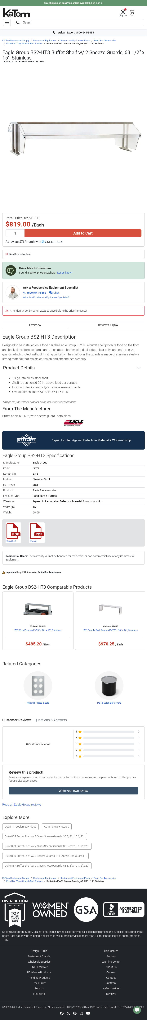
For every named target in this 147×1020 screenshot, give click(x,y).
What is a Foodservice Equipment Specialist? (46, 297)
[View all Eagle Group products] (73, 423)
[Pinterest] (75, 1013)
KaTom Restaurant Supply (15, 40)
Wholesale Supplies (39, 961)
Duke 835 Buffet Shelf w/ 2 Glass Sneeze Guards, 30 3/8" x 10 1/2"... (45, 836)
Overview (35, 325)
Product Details (19, 368)
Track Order (39, 983)
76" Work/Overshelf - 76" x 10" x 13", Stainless (38, 630)
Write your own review (73, 791)
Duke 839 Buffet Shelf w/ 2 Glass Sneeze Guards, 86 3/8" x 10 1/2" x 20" (47, 846)
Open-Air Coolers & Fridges (20, 826)
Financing (39, 993)
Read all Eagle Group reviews (21, 804)
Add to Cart (83, 233)
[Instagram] (81, 1013)
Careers (111, 972)
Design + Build (39, 950)
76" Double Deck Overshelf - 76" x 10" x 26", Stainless (111, 630)
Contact (111, 977)
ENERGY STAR (39, 967)
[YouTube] (88, 1013)
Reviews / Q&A (108, 325)
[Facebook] (62, 1013)
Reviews (111, 993)
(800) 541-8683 (36, 292)
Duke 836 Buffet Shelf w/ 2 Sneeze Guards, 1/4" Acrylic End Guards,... (45, 855)
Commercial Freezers (56, 826)
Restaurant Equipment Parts (75, 40)
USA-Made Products (39, 972)
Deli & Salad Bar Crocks (109, 702)
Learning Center (111, 961)
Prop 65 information (26, 572)
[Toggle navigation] (7, 22)
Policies (111, 956)
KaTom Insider (111, 988)
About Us (111, 967)
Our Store (111, 983)
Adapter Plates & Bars (38, 702)
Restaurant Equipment (44, 40)
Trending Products (39, 977)
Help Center (111, 950)
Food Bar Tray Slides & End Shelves (24, 43)
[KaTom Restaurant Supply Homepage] (16, 12)
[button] (123, 13)
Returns (39, 988)
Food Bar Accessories (105, 40)
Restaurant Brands (39, 956)
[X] (68, 1013)
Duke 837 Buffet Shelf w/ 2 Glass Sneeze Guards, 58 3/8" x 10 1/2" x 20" (47, 865)
